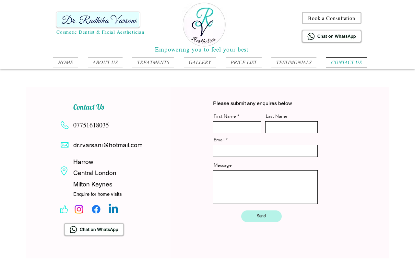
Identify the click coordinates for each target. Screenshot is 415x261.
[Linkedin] (113, 209)
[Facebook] (96, 209)
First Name (225, 116)
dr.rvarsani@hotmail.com (108, 144)
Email (219, 139)
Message (223, 165)
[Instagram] (79, 209)
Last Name (277, 116)
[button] (153, 62)
